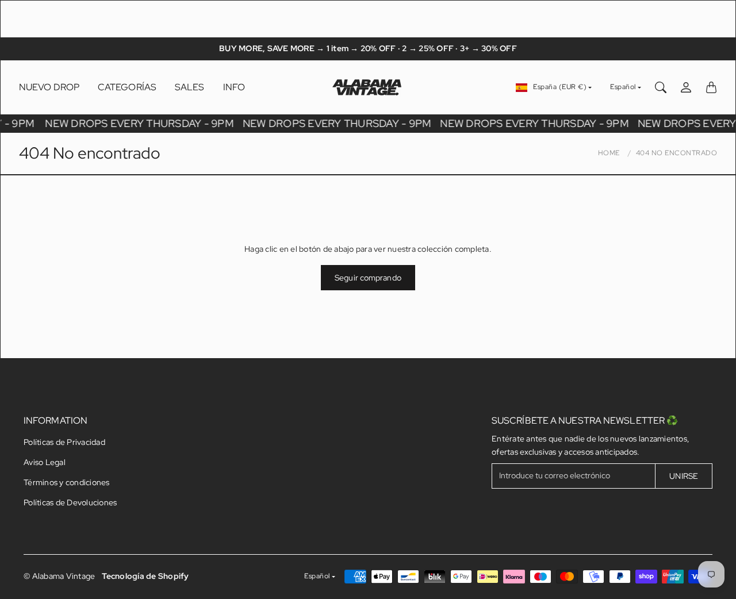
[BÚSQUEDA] (660, 87)
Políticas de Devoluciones (70, 502)
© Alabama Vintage (59, 576)
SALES (190, 87)
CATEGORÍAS (127, 87)
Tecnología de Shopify (145, 576)
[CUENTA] (686, 87)
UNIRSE (683, 476)
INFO (234, 87)
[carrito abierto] (711, 87)
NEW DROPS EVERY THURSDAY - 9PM (140, 123)
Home (609, 153)
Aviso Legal (45, 462)
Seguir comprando (368, 277)
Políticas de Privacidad (64, 442)
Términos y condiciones (67, 482)
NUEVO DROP (49, 87)
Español (623, 86)
